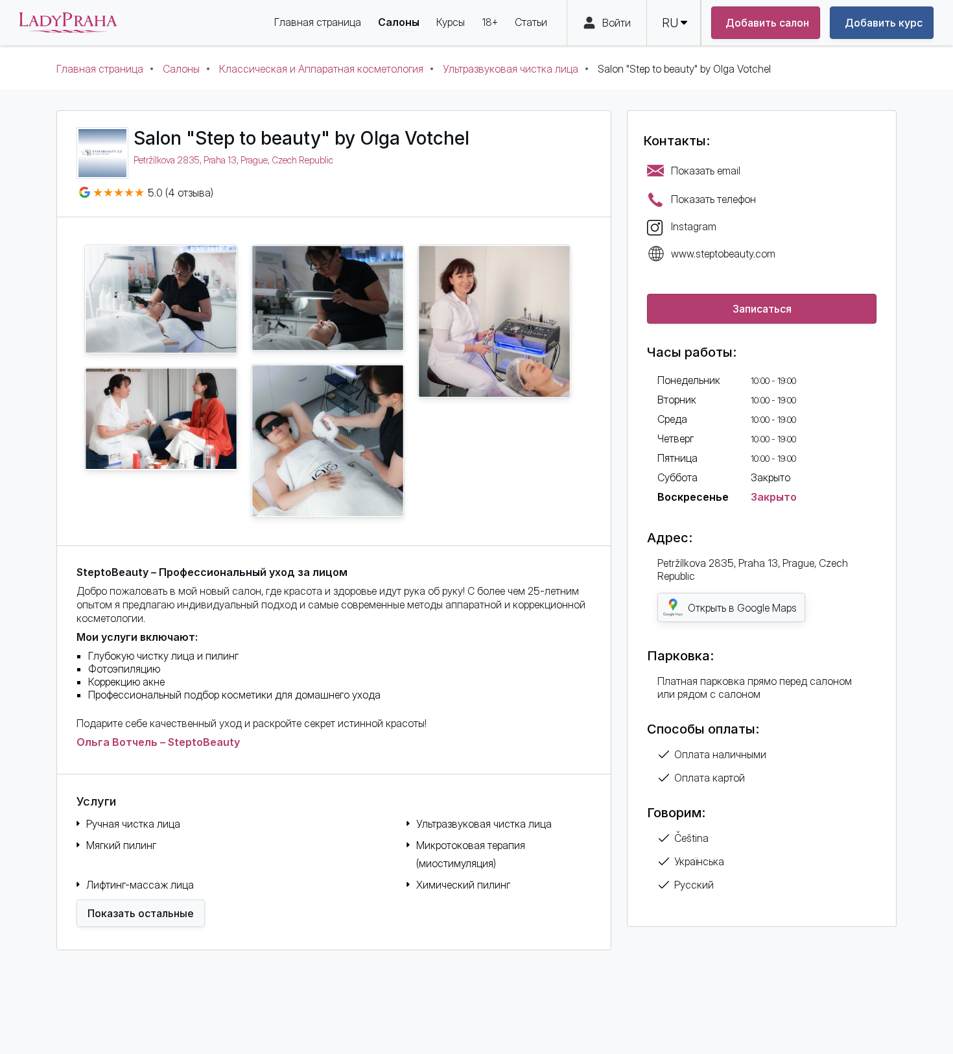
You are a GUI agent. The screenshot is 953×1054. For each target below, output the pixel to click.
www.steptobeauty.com (723, 253)
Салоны (181, 68)
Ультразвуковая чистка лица (510, 68)
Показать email (705, 170)
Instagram (693, 226)
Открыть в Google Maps (742, 607)
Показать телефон (713, 199)
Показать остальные (141, 913)
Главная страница (99, 68)
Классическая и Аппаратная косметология (321, 68)
